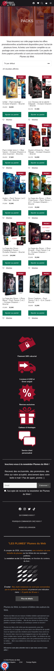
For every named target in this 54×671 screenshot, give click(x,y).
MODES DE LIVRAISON (27, 527)
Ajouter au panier (12, 114)
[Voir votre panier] (46, 3)
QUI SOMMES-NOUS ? (27, 515)
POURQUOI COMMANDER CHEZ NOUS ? (27, 521)
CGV (20, 662)
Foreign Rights (31, 662)
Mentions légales (9, 662)
